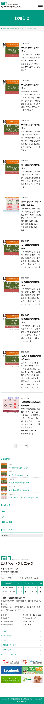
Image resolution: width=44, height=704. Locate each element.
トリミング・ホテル (8, 654)
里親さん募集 (7, 522)
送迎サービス (6, 650)
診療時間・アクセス (8, 645)
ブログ (4, 517)
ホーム (3, 631)
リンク (3, 640)
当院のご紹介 (6, 636)
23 (26, 446)
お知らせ (5, 511)
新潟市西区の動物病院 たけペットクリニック (16, 28)
